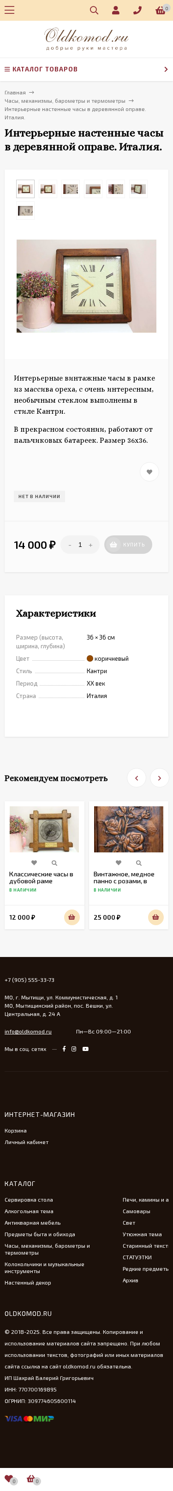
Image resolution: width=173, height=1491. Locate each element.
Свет (129, 1222)
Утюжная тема (142, 1234)
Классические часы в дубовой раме (41, 877)
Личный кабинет (26, 1142)
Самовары (136, 1211)
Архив (130, 1280)
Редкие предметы (146, 1268)
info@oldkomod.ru (28, 1031)
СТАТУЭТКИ (137, 1257)
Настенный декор (28, 1282)
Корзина (16, 1130)
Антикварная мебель (32, 1222)
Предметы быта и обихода (40, 1234)
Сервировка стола (29, 1199)
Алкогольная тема (29, 1211)
